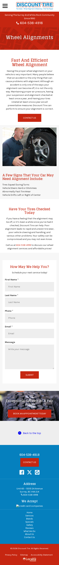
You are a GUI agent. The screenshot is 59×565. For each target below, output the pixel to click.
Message (10, 342)
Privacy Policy (11, 555)
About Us (29, 534)
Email (9, 326)
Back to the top (32, 433)
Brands (29, 519)
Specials (29, 522)
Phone (9, 311)
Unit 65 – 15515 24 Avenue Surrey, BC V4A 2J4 (30, 490)
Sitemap (24, 555)
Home (29, 512)
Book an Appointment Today (29, 413)
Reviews (30, 528)
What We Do (29, 531)
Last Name (12, 295)
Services (29, 515)
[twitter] (29, 472)
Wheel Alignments (29, 37)
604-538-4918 (31, 23)
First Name (12, 279)
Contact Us (29, 117)
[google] (37, 472)
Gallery (29, 525)
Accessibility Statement (42, 555)
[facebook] (22, 472)
